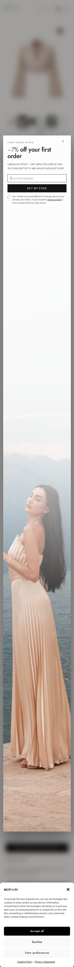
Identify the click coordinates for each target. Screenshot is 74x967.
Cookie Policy (25, 961)
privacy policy (55, 199)
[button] (68, 889)
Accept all (37, 931)
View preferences (37, 953)
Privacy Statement (45, 961)
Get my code (37, 188)
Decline (37, 942)
